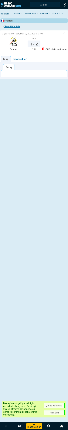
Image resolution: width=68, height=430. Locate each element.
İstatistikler (20, 59)
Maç (5, 59)
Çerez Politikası (54, 405)
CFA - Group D (12, 26)
